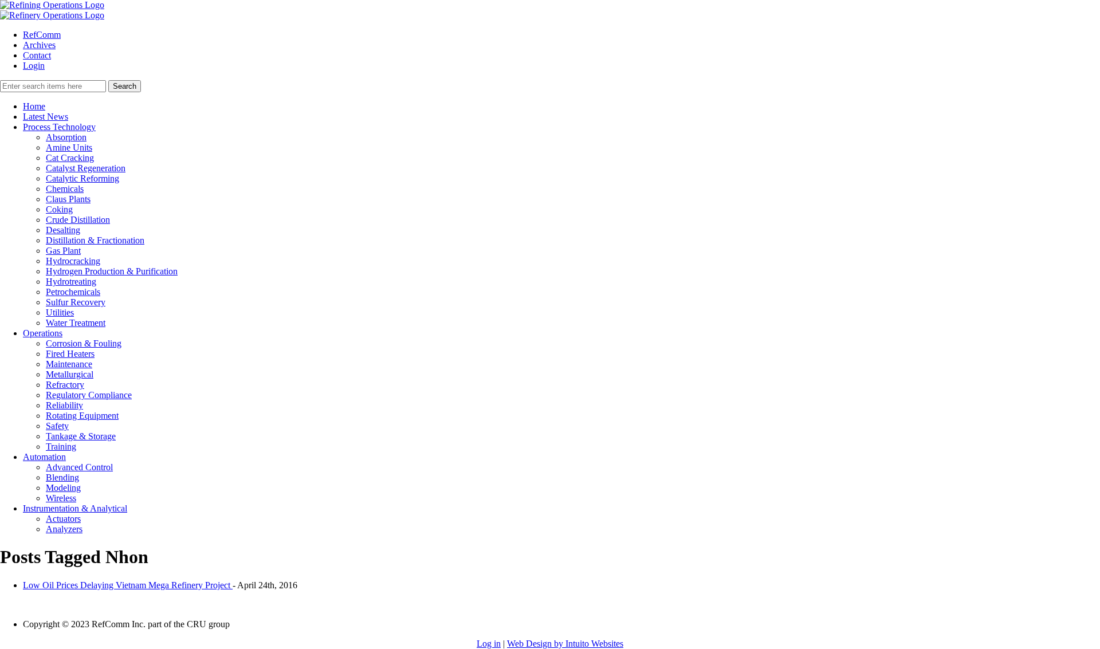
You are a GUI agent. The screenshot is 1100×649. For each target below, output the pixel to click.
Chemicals (65, 189)
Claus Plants (68, 199)
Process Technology (59, 127)
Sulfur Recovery (75, 302)
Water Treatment (75, 323)
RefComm (42, 35)
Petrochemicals (73, 292)
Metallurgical (69, 374)
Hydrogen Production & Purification (112, 271)
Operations (42, 333)
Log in (489, 643)
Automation (44, 457)
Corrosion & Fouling (83, 343)
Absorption (66, 137)
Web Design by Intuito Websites (565, 643)
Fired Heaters (70, 354)
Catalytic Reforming (82, 178)
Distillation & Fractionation (95, 240)
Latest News (45, 116)
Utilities (60, 312)
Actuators (63, 519)
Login (34, 65)
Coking (59, 209)
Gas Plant (63, 250)
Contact (37, 55)
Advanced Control (79, 467)
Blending (62, 477)
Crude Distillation (78, 220)
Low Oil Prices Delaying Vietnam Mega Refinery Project (128, 585)
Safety (57, 426)
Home (34, 106)
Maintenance (69, 364)
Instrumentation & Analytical (75, 508)
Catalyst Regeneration (85, 168)
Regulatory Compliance (89, 395)
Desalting (63, 230)
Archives (39, 45)
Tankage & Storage (81, 436)
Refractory (65, 385)
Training (61, 446)
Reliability (64, 405)
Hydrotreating (71, 281)
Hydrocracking (73, 261)
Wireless (61, 498)
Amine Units (69, 147)
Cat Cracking (70, 158)
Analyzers (64, 529)
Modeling (63, 488)
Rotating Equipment (82, 415)
